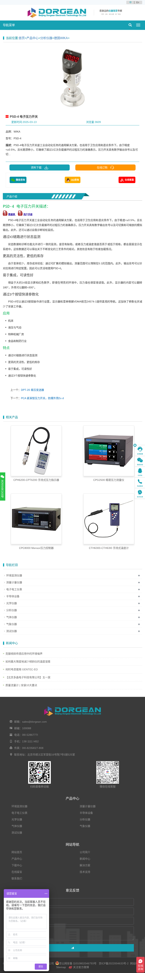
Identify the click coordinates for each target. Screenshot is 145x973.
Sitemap (61, 967)
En (137, 2)
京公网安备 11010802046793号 (77, 963)
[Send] (72, 948)
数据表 (12, 214)
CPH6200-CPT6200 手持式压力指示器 (36, 479)
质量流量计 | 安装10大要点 (21, 685)
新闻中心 (85, 858)
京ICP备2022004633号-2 (113, 963)
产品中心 (32, 38)
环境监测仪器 (14, 575)
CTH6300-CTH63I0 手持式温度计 (109, 547)
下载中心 (17, 865)
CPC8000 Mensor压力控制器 (36, 547)
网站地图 (135, 963)
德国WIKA (61, 38)
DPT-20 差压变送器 (32, 389)
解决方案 (85, 865)
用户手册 (27, 214)
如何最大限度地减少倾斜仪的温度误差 (27, 661)
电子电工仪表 (14, 589)
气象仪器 (11, 624)
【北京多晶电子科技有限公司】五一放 (27, 677)
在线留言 (17, 871)
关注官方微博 (80, 967)
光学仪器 (11, 603)
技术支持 (85, 871)
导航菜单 (9, 25)
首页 (22, 38)
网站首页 (17, 852)
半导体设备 (12, 596)
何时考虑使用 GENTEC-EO (21, 669)
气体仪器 (11, 617)
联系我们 (17, 878)
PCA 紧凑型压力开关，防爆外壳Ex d (42, 398)
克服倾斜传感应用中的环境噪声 (23, 653)
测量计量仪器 (14, 582)
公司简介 (85, 852)
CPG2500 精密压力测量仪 (108, 479)
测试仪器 (11, 631)
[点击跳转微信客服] (140, 461)
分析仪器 (46, 38)
